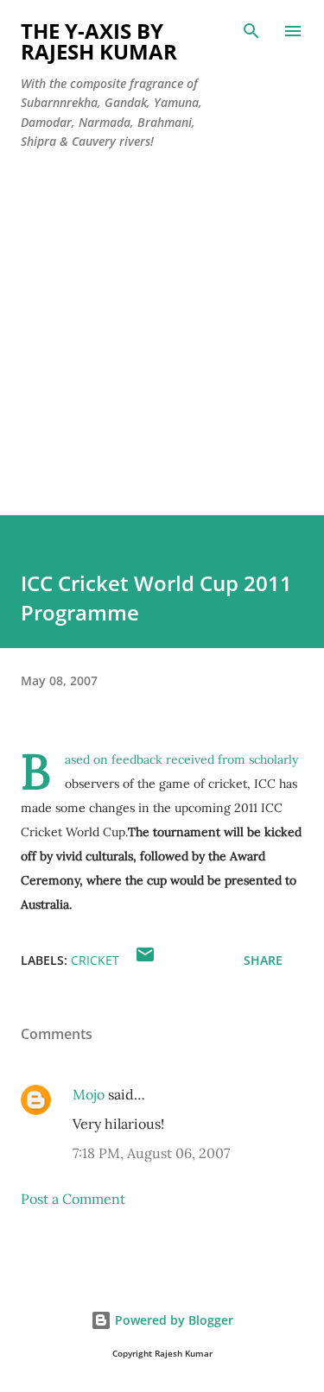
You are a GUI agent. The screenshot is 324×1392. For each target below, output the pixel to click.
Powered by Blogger (172, 1320)
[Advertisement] (162, 353)
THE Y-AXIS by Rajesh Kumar (99, 41)
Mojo (89, 1094)
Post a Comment (73, 1198)
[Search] (251, 31)
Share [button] (263, 960)
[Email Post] (145, 960)
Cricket (95, 960)
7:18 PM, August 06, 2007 (151, 1153)
